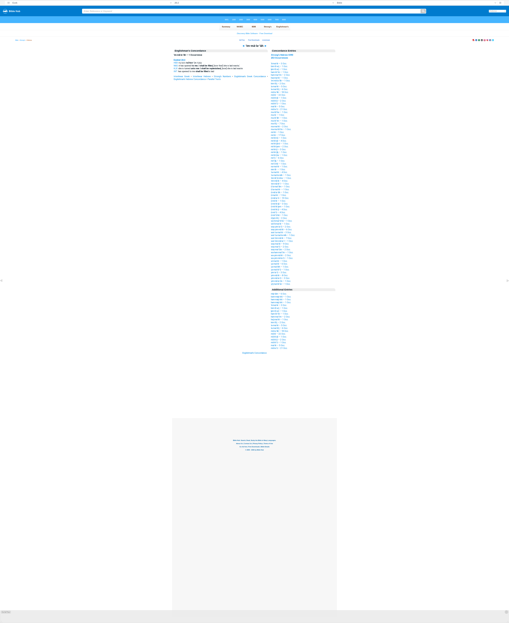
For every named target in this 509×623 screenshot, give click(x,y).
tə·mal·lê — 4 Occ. (279, 172)
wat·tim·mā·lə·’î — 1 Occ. (282, 241)
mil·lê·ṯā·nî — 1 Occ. (280, 143)
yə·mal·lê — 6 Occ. (279, 264)
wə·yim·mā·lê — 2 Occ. (281, 255)
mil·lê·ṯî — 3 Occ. (278, 149)
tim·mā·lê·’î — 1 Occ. (280, 184)
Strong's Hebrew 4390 (282, 55)
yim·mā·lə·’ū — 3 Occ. (280, 278)
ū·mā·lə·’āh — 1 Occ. (280, 192)
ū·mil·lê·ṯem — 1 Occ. (280, 206)
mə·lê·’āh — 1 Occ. (279, 118)
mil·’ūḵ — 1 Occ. (278, 161)
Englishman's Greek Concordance (250, 76)
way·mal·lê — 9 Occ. (280, 244)
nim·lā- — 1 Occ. (278, 169)
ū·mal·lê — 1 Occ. (278, 195)
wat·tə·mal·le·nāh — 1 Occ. (283, 235)
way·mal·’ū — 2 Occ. (280, 246)
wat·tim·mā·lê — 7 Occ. (281, 238)
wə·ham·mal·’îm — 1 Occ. (282, 252)
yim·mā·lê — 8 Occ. (279, 275)
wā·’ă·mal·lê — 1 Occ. (280, 224)
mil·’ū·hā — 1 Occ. (279, 164)
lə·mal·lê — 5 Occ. (279, 86)
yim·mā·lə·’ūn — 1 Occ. (281, 281)
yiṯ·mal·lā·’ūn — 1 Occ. (280, 284)
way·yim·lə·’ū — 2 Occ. (281, 226)
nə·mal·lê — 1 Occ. (279, 166)
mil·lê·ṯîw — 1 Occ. (279, 155)
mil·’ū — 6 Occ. (277, 158)
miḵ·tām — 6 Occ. (279, 294)
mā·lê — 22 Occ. (278, 95)
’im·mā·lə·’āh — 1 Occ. (280, 80)
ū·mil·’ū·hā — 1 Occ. (279, 215)
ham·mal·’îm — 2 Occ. (280, 75)
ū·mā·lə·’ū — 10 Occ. (280, 198)
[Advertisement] (254, 402)
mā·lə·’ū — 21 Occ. (279, 109)
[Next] (505, 286)
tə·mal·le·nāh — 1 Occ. (281, 175)
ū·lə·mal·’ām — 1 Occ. (280, 186)
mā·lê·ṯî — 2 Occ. (278, 101)
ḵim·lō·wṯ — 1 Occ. (279, 69)
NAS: (176, 65)
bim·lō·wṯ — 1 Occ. (279, 66)
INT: (176, 71)
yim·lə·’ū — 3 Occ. (279, 272)
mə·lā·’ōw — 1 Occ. (279, 112)
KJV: (176, 68)
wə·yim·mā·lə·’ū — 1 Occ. (282, 258)
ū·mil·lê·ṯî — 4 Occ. (279, 209)
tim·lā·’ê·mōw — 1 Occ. (281, 178)
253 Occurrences (279, 58)
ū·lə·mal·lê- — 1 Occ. (280, 189)
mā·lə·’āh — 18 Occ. (280, 92)
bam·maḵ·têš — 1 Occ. (281, 296)
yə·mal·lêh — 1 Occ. (280, 267)
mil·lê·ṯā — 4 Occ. (279, 141)
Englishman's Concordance (254, 353)
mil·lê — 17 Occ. (278, 135)
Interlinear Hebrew (202, 76)
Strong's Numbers (222, 76)
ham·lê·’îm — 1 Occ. (280, 72)
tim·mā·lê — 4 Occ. (279, 181)
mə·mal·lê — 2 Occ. (279, 126)
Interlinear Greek (182, 76)
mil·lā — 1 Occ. (277, 132)
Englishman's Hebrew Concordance (190, 79)
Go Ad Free (6, 612)
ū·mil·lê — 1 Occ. (278, 201)
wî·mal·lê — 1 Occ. (279, 261)
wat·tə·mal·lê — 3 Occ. (281, 232)
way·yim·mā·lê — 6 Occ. (281, 229)
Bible (16, 40)
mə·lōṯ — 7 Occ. (278, 123)
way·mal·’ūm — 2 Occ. (281, 249)
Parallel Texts (214, 79)
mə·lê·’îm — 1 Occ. (279, 121)
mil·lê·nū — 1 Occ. (279, 138)
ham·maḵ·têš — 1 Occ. (281, 299)
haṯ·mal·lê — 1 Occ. (279, 78)
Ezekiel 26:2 (179, 60)
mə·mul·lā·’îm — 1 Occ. (281, 129)
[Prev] (3, 286)
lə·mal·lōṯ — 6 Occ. (279, 89)
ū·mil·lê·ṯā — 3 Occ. (279, 204)
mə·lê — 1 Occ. (278, 115)
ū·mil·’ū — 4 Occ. (278, 212)
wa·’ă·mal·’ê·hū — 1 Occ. (281, 221)
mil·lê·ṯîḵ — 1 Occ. (279, 152)
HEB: (176, 63)
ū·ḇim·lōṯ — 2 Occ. (279, 218)
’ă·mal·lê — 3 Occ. (279, 63)
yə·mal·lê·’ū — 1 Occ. (280, 269)
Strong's (22, 40)
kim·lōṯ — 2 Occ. (278, 83)
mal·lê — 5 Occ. (278, 106)
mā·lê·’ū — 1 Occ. (278, 103)
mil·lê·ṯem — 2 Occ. (279, 146)
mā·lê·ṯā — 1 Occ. (279, 98)
